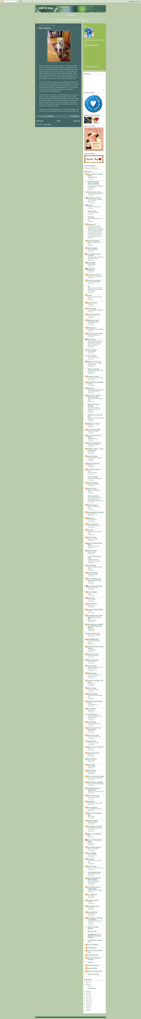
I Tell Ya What (92, 708)
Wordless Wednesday (93, 444)
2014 (87, 994)
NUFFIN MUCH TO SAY (94, 282)
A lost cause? (91, 683)
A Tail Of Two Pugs (93, 906)
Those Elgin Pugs (93, 955)
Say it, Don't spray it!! (94, 847)
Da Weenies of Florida (94, 198)
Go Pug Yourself (93, 477)
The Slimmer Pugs (93, 965)
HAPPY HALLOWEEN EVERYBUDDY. (93, 882)
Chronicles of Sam (92, 587)
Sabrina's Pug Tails (93, 369)
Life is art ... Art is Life (94, 361)
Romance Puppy (93, 456)
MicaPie (90, 205)
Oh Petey (90, 304)
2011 (87, 1001)
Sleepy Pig (90, 731)
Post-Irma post (91, 316)
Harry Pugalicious (93, 524)
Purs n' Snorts (92, 537)
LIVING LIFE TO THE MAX (95, 382)
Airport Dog (91, 764)
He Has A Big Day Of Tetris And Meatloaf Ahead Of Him (96, 390)
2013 (87, 996)
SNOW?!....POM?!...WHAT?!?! (95, 868)
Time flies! (90, 425)
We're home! (91, 896)
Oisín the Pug (92, 688)
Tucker (90, 295)
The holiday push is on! (94, 873)
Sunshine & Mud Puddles (95, 609)
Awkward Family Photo (94, 797)
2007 (87, 1010)
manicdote (91, 859)
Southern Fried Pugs (94, 314)
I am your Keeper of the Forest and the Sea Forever (95, 257)
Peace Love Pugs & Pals (95, 971)
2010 (87, 1003)
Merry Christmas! (92, 472)
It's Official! (90, 843)
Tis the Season (92, 913)
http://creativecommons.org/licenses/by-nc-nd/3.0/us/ (73, 20)
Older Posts (77, 121)
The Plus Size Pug (93, 795)
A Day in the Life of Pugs (95, 333)
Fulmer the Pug (92, 912)
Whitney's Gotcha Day (93, 335)
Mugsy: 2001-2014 (93, 513)
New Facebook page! (93, 357)
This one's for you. (92, 704)
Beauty (89, 593)
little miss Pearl (92, 968)
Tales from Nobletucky (94, 443)
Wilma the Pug (92, 550)
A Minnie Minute (92, 573)
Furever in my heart (93, 539)
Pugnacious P (92, 741)
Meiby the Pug (92, 931)
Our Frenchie (92, 770)
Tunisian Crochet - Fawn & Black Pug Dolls (95, 363)
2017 (87, 982)
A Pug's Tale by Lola (94, 633)
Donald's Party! (92, 599)
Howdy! (90, 611)
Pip (89, 286)
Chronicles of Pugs (93, 974)
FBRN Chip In (91, 816)
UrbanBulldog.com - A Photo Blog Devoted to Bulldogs (94, 936)
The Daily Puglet (93, 483)
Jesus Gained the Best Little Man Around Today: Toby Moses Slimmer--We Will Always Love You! (95, 343)
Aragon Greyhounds (94, 463)
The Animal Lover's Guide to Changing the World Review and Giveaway (95, 289)
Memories (90, 748)
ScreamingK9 (92, 565)
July (89, 986)
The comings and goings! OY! (95, 778)
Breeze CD (91, 465)
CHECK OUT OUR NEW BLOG (96, 783)
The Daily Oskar (92, 714)
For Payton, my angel (93, 742)
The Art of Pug (92, 759)
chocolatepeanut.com (94, 872)
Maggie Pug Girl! (93, 820)
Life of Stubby (92, 853)
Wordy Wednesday (93, 249)
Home (58, 121)
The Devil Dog (92, 308)
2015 (87, 991)
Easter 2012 (91, 754)
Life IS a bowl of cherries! (95, 747)
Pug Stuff (90, 902)
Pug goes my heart (93, 376)
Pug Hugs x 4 (92, 224)
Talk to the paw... (93, 505)
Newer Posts (39, 121)
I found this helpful (92, 822)
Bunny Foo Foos (92, 519)
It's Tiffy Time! (92, 722)
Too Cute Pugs (92, 356)
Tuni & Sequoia (92, 350)
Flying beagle (91, 629)
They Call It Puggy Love (94, 736)
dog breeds (93, 66)
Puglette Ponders (93, 900)
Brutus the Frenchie (93, 753)
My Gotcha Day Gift (93, 574)
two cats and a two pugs (95, 586)
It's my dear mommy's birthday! (96, 329)
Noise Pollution (45, 28)
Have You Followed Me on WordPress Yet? (94, 716)
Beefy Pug (91, 388)
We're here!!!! (91, 452)
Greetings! (90, 581)
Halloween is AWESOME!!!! (95, 478)
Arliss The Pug (92, 603)
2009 (87, 1005)
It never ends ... (92, 605)
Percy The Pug (92, 866)
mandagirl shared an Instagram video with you (94, 560)
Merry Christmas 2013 (93, 546)
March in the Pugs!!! (93, 848)
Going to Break (92, 351)
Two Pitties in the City (94, 274)
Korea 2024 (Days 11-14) (94, 206)
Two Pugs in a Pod (93, 735)
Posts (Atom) (47, 124)
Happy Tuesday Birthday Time (95, 193)
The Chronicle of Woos (94, 192)
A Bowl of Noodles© (94, 241)
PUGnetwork (91, 328)
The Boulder (91, 907)
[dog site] (92, 65)
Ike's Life (90, 530)
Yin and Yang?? (92, 661)
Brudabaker (91, 801)
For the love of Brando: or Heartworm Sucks (94, 675)
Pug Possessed (92, 302)
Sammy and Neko (93, 660)
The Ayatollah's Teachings (95, 512)
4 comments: (75, 116)
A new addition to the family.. (95, 809)
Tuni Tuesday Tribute (93, 689)
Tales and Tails (92, 211)
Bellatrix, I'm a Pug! (93, 424)
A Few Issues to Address (94, 635)
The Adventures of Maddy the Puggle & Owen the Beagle (95, 626)
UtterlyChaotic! (92, 673)
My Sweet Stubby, (92, 854)
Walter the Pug (92, 489)
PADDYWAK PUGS (93, 639)
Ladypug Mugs (92, 947)
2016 (87, 984)
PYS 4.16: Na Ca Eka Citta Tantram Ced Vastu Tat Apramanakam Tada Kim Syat (95, 499)
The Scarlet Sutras (93, 496)
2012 (87, 998)
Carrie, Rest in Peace (93, 212)
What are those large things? (95, 803)
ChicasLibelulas (92, 694)
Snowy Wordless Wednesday (95, 310)
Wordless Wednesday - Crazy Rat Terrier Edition (95, 668)
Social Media (91, 270)
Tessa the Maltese (93, 944)
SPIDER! (90, 384)
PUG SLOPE (91, 263)
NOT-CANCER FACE (93, 484)
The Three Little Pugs (94, 280)
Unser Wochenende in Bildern (95, 378)
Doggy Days (91, 269)
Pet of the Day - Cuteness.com (95, 791)
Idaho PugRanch (93, 248)
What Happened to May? (94, 723)
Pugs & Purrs (92, 339)
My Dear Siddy (91, 264)
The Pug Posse (92, 666)
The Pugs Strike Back (94, 429)
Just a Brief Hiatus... (93, 438)
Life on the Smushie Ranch (96, 776)
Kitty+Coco (91, 518)
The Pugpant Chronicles (95, 826)
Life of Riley (46, 8)
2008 (87, 1008)
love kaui (90, 962)
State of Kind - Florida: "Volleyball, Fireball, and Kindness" (94, 409)
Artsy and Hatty (92, 766)
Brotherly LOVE (92, 772)
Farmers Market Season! (94, 525)
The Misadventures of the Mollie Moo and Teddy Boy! (95, 617)
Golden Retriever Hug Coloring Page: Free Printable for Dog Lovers (95, 186)
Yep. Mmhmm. (91, 710)
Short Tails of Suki (93, 654)
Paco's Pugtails (92, 592)
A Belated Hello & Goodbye (95, 890)
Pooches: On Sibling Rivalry (95, 276)
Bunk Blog (91, 217)
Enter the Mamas (92, 620)
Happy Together (92, 552)
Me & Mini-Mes (92, 649)
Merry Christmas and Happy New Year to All (95, 200)
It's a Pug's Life (92, 894)
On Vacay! (90, 323)
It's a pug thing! (92, 807)
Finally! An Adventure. (93, 655)
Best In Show (91, 760)
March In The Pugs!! (93, 431)
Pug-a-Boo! (91, 598)
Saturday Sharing (92, 177)
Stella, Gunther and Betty (95, 782)
